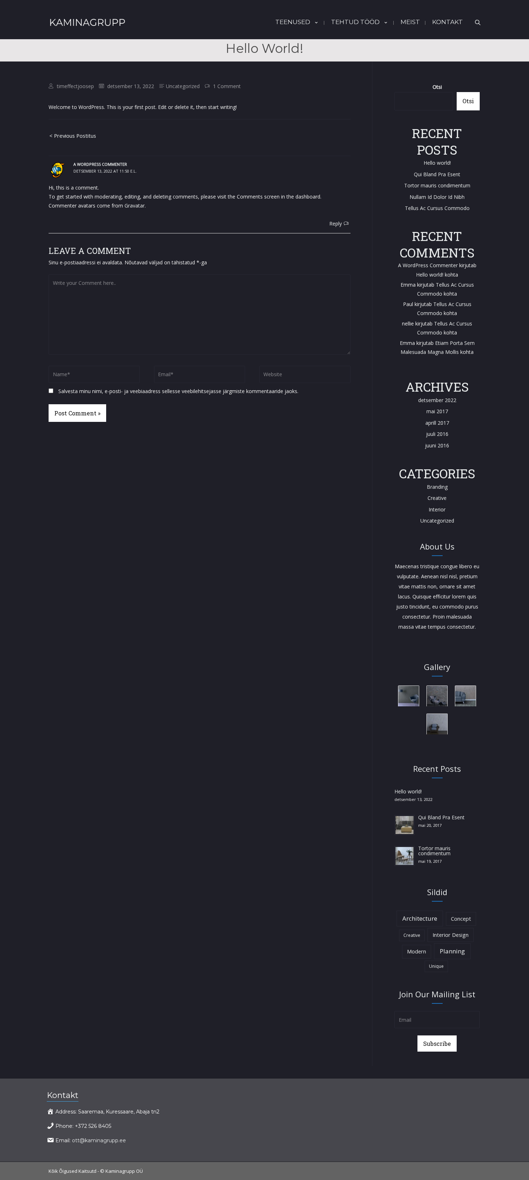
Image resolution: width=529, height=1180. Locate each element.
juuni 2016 (437, 445)
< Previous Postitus (72, 135)
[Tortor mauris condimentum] (404, 855)
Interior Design (451, 934)
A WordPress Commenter (100, 164)
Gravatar (135, 205)
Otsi (437, 86)
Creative (437, 498)
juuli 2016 (437, 433)
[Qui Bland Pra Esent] (404, 824)
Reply (335, 223)
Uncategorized (183, 86)
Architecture (419, 918)
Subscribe (437, 1043)
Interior (437, 509)
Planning (452, 951)
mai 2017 (437, 411)
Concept (461, 918)
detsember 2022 (437, 400)
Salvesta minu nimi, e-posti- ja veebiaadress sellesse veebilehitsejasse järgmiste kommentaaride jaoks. (178, 391)
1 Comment (227, 86)
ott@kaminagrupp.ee (99, 1140)
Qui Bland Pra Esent (437, 174)
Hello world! (437, 162)
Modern (416, 951)
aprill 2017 (437, 422)
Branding (437, 486)
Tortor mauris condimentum (437, 185)
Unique (436, 966)
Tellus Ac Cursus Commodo (437, 208)
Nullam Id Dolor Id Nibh (437, 196)
